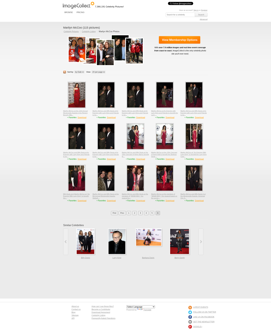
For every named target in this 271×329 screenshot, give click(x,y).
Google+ (197, 327)
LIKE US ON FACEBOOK (203, 317)
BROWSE (68, 12)
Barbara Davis (148, 258)
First (114, 213)
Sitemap (75, 315)
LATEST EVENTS (200, 307)
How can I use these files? (103, 306)
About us (75, 306)
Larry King (116, 258)
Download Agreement (101, 312)
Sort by (70, 72)
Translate (147, 310)
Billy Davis (85, 258)
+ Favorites (72, 117)
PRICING (80, 12)
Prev (122, 213)
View (88, 72)
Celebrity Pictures (71, 31)
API (73, 318)
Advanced (203, 19)
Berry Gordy (180, 258)
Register (204, 10)
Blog (73, 312)
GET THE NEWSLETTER (204, 322)
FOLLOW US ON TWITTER (204, 312)
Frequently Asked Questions (103, 318)
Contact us (76, 309)
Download (82, 117)
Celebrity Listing (89, 31)
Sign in (196, 10)
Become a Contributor (101, 309)
